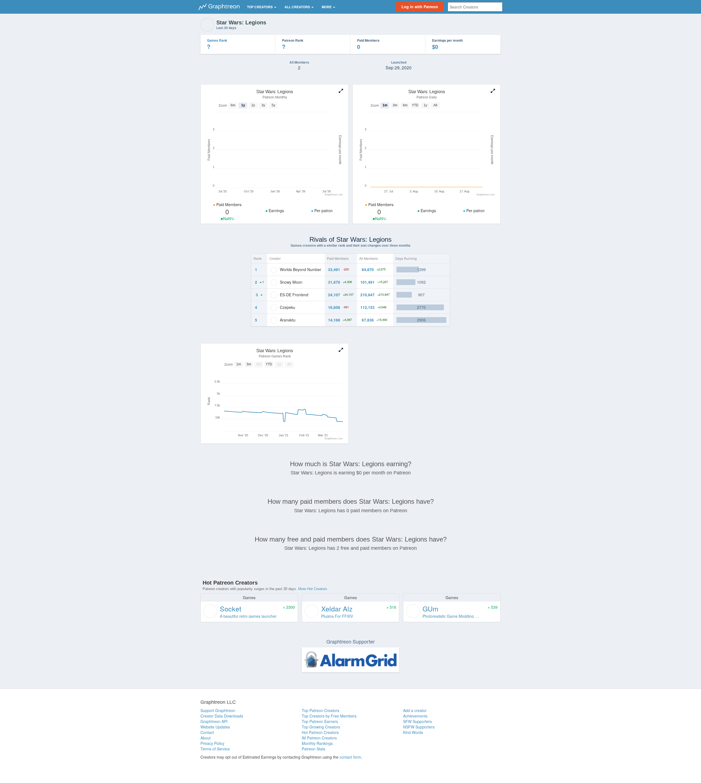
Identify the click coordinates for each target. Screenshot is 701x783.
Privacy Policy (212, 743)
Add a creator (415, 710)
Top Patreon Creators (320, 710)
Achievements (415, 716)
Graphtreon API (214, 721)
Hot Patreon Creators (320, 732)
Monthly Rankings (317, 743)
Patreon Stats (313, 748)
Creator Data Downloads (221, 716)
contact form (350, 757)
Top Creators (260, 6)
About (205, 738)
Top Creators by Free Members (329, 716)
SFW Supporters (417, 721)
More (327, 6)
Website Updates (215, 727)
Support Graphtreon (217, 710)
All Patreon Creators (319, 738)
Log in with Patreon (419, 6)
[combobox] (475, 7)
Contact (207, 732)
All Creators (298, 6)
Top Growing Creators (321, 727)
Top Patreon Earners (320, 721)
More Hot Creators (312, 589)
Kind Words (413, 732)
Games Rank (217, 40)
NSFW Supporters (419, 727)
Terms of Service (215, 748)
